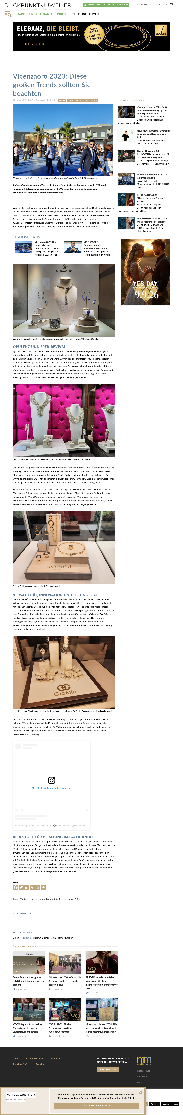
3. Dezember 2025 (94, 1036)
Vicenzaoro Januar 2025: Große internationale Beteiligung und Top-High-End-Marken (152, 110)
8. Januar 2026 (20, 1036)
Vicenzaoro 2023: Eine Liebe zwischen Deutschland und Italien (46, 245)
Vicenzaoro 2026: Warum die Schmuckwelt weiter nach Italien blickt (65, 981)
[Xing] (32, 887)
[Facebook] (15, 887)
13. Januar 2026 (93, 993)
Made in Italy (27, 899)
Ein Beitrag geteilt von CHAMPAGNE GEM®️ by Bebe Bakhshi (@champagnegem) (52, 825)
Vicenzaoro (92, 100)
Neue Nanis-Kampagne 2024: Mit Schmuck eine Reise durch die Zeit (153, 134)
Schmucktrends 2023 (48, 899)
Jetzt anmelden (108, 1069)
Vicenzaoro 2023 (70, 899)
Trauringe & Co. (21, 1064)
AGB (139, 1082)
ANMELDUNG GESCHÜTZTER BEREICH (107, 5)
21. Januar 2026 (57, 989)
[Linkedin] (26, 887)
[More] (43, 887)
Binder (18, 972)
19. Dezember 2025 (58, 1036)
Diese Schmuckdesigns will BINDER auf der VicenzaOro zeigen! (28, 981)
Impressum (142, 1076)
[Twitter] (21, 887)
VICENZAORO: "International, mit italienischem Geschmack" (96, 245)
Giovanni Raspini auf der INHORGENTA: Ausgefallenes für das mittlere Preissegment (153, 154)
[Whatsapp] (37, 887)
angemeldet (29, 938)
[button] (171, 5)
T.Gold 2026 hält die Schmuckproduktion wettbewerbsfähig (60, 1028)
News (70, 100)
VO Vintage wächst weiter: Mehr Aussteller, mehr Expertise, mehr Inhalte (28, 1028)
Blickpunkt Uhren (35, 1058)
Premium (40, 1064)
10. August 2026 (21, 989)
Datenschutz (143, 1071)
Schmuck (79, 100)
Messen (62, 100)
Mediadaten (143, 1087)
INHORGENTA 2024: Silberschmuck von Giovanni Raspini (151, 198)
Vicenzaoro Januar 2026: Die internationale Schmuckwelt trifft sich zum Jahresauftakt (101, 1028)
